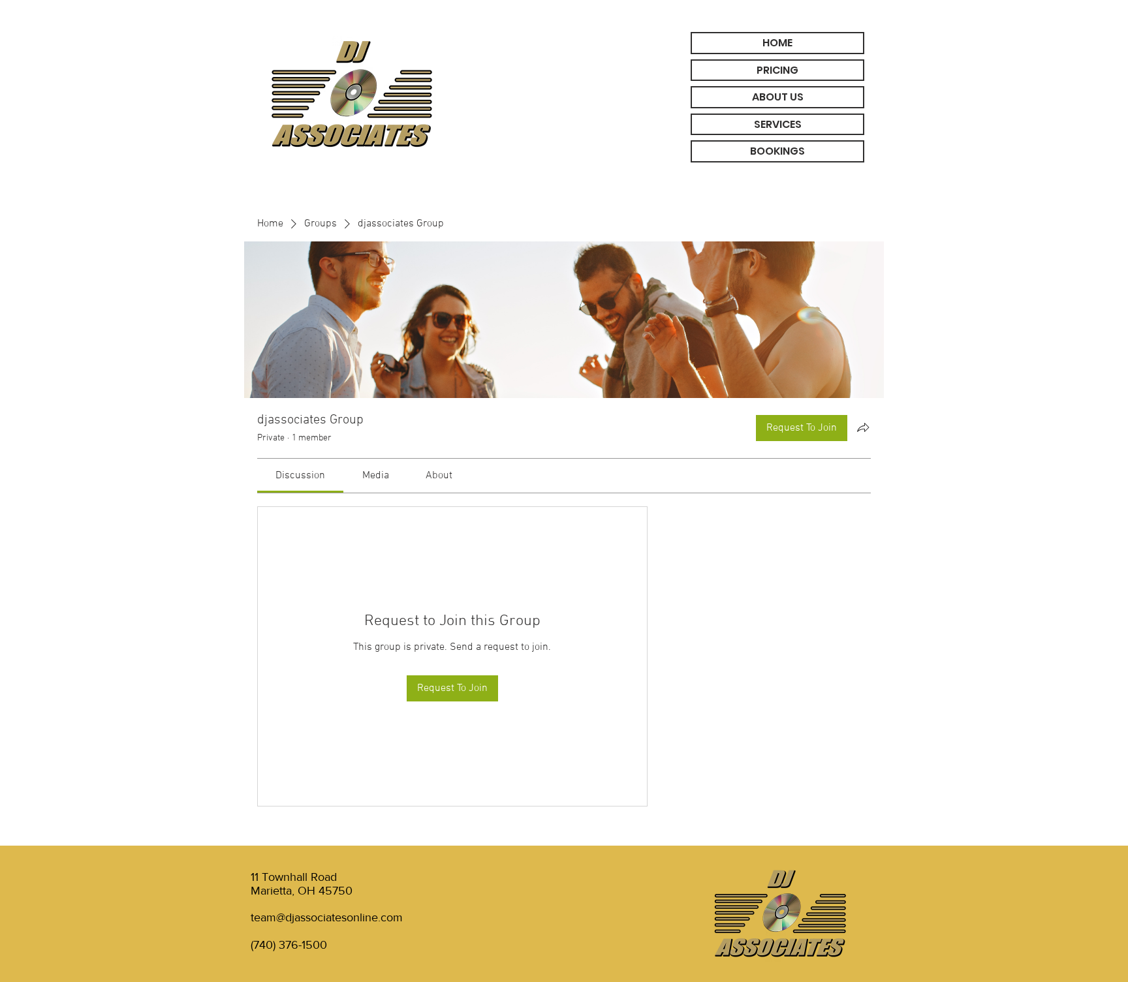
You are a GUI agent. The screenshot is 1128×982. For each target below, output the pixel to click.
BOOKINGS (777, 151)
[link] (300, 475)
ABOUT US (778, 96)
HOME (777, 42)
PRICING (777, 70)
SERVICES (778, 124)
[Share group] (863, 427)
